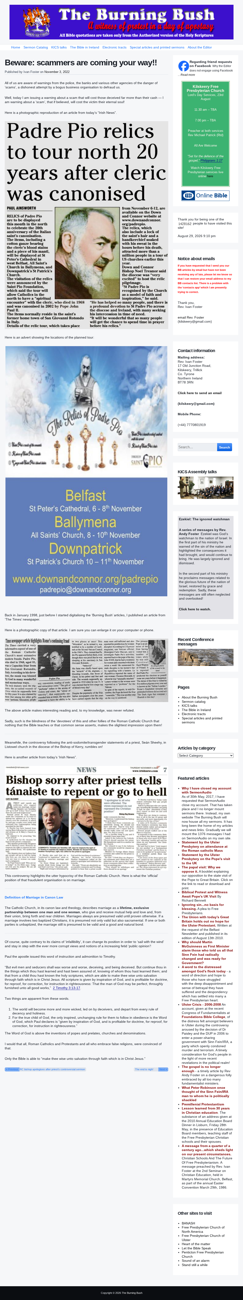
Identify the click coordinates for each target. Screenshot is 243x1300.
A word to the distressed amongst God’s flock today (204, 969)
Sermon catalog (194, 701)
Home (15, 47)
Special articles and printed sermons (157, 47)
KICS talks (59, 47)
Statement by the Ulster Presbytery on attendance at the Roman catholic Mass (205, 846)
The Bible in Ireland (84, 47)
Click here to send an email (200, 393)
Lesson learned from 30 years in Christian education (206, 1110)
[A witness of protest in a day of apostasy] (121, 22)
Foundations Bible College (203, 1017)
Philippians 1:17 (211, 160)
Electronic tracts (114, 47)
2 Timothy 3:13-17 (66, 988)
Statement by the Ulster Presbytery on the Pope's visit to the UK (206, 859)
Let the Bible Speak (196, 1248)
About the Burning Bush (199, 697)
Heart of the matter (196, 1244)
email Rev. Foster (191, 317)
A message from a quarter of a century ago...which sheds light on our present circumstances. (207, 1150)
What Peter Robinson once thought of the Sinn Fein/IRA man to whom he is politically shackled (205, 1094)
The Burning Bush (132, 1292)
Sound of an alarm (196, 1260)
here (210, 176)
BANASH (188, 1223)
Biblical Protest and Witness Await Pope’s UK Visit (205, 894)
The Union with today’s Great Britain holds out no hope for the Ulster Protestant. (205, 921)
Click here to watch (194, 609)
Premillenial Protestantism (203, 1104)
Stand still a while (195, 1265)
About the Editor (200, 47)
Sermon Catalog (35, 47)
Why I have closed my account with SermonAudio (206, 790)
